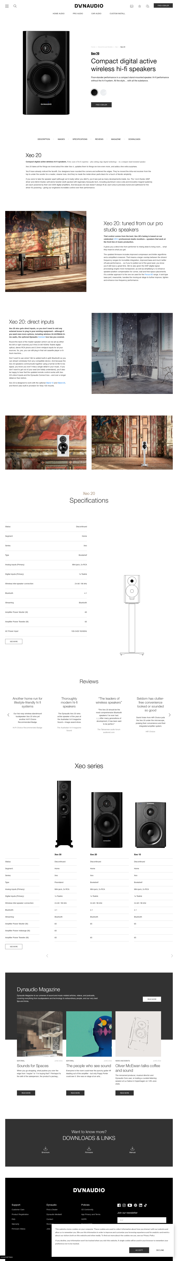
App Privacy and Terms (90, 1215)
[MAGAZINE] (131, 6)
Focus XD (149, 275)
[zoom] (46, 73)
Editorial (21, 1061)
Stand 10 (50, 383)
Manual (132, 1152)
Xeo (116, 47)
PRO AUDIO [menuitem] (78, 14)
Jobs (48, 1229)
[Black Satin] (94, 92)
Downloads (134, 139)
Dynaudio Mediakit (54, 1215)
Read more (152, 999)
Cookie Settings (7, 1257)
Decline (160, 1250)
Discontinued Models (105, 47)
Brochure (46, 1152)
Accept (139, 1250)
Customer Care (18, 1210)
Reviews (99, 139)
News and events (122, 1061)
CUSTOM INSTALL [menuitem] (117, 14)
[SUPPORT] (147, 6)
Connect (41, 337)
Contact (50, 1219)
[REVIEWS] (139, 6)
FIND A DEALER (163, 6)
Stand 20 (61, 383)
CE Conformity (87, 1210)
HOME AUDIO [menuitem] (59, 14)
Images (61, 139)
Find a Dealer (52, 1210)
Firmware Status (18, 1229)
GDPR (84, 1219)
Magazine (116, 139)
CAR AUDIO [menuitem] (96, 14)
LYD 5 (116, 239)
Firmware (89, 1152)
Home (93, 47)
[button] (8, 715)
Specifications (80, 139)
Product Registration (20, 1215)
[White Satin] (103, 92)
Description (44, 139)
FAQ (13, 1219)
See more (14, 641)
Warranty (15, 1224)
